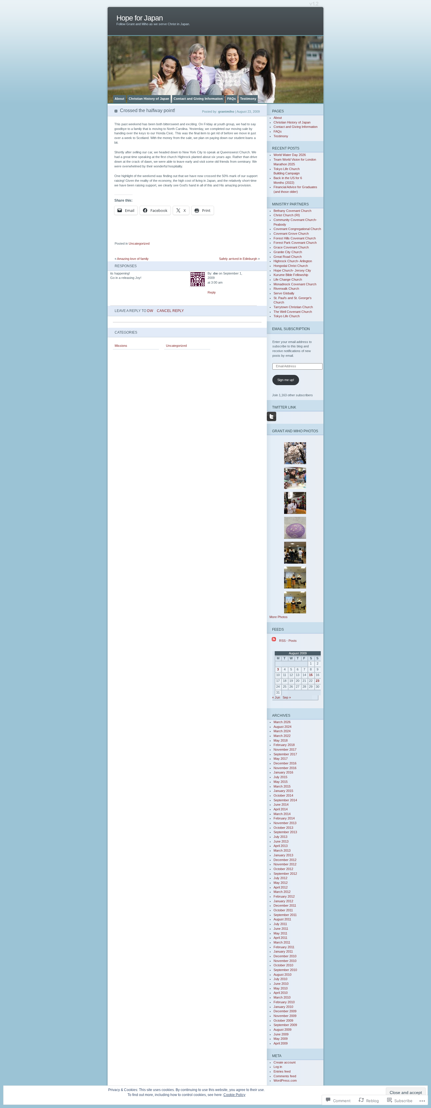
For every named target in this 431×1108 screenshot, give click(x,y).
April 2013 (281, 846)
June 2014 (281, 804)
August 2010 (282, 974)
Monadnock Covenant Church (295, 284)
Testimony (248, 98)
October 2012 (283, 869)
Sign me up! (285, 380)
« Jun (276, 697)
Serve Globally (284, 293)
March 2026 (282, 722)
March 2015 (282, 786)
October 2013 (283, 827)
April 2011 (280, 937)
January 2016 (283, 772)
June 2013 (281, 841)
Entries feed (282, 1071)
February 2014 (284, 818)
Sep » (287, 697)
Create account (285, 1062)
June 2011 (281, 928)
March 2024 (282, 731)
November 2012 (285, 864)
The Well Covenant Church (293, 311)
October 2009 (283, 1020)
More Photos (278, 617)
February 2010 (284, 1002)
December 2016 (285, 763)
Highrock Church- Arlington (293, 261)
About (119, 98)
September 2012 (285, 873)
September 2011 (285, 915)
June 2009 (281, 1034)
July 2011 (280, 924)
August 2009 (282, 1029)
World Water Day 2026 (290, 155)
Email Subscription (291, 329)
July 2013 (280, 836)
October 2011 (283, 910)
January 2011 (283, 951)
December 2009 (285, 1011)
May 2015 (281, 781)
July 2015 (280, 777)
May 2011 (280, 933)
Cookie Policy (234, 1095)
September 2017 (285, 754)
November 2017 (285, 749)
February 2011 (284, 947)
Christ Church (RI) (287, 215)
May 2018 (281, 740)
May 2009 (281, 1038)
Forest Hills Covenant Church (295, 238)
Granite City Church (288, 252)
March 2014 (282, 814)
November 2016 (285, 768)
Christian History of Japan (149, 98)
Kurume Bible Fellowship (291, 275)
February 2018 (284, 745)
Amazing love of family (133, 258)
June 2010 (281, 983)
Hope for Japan (139, 18)
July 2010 (280, 979)
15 (311, 675)
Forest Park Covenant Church (295, 242)
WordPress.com (285, 1080)
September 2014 (285, 800)
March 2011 (282, 942)
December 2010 (285, 956)
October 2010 (283, 965)
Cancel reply (170, 311)
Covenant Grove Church (291, 233)
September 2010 (285, 970)
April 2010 (281, 992)
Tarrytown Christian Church (293, 307)
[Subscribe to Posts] (273, 640)
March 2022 (282, 735)
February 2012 (284, 896)
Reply (212, 292)
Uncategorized (139, 243)
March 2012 (282, 891)
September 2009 (285, 1025)
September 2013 (285, 832)
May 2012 (281, 882)
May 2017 (281, 758)
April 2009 (281, 1043)
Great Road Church (288, 256)
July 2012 (280, 878)
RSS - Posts (288, 640)
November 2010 (285, 961)
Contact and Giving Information (198, 98)
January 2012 (283, 901)
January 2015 (283, 791)
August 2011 (282, 919)
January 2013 (283, 855)
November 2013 (285, 823)
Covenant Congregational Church (297, 229)
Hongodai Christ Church (291, 265)
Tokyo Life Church (287, 316)
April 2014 (281, 809)
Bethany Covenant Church (292, 210)
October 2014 (283, 795)
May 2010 (281, 988)
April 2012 (281, 887)
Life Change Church (288, 279)
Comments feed (285, 1076)
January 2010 (283, 1006)
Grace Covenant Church (291, 247)
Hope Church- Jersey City (292, 270)
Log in (278, 1066)
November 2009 (285, 1016)
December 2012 (285, 860)
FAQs (231, 98)
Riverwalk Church (286, 288)
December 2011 (285, 905)
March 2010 (282, 997)
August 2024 (282, 726)
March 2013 (282, 850)
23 (317, 680)
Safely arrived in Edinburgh (238, 258)
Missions (121, 345)
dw (150, 311)
